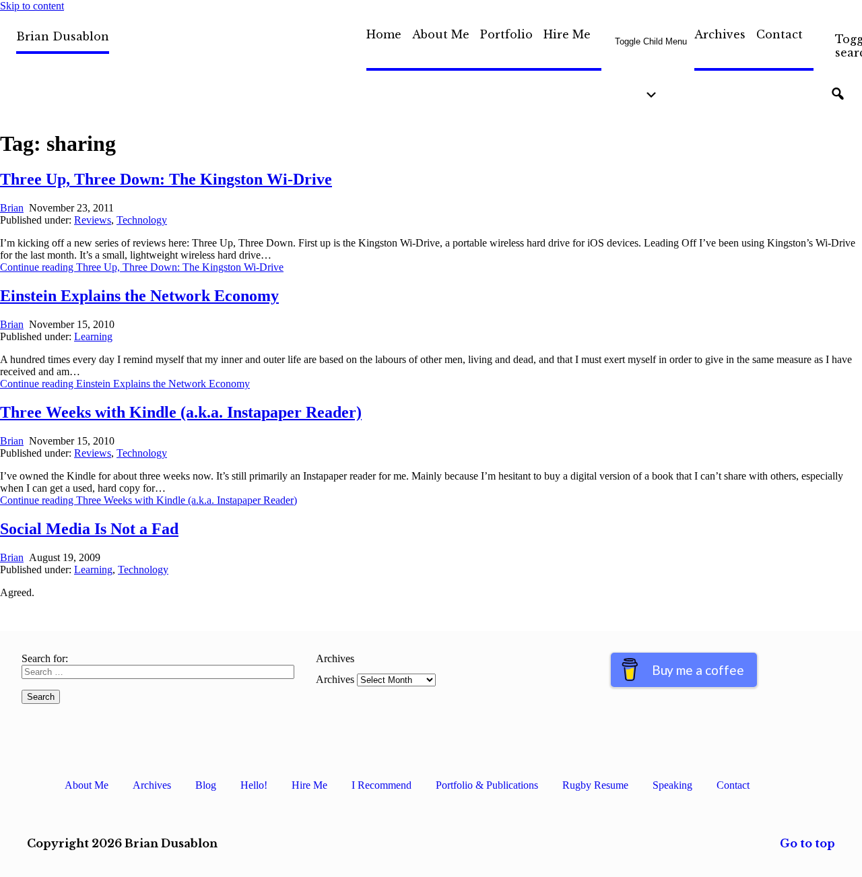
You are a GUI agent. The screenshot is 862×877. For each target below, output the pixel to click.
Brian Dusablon (62, 36)
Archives (719, 34)
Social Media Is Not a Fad (89, 529)
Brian (12, 208)
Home (383, 34)
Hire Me (567, 34)
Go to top (807, 843)
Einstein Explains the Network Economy (139, 295)
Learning (93, 336)
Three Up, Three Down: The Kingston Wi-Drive (166, 179)
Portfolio (506, 34)
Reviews (92, 220)
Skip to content (32, 5)
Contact (779, 34)
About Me (440, 34)
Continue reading (142, 267)
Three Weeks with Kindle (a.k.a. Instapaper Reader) (181, 412)
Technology (142, 220)
